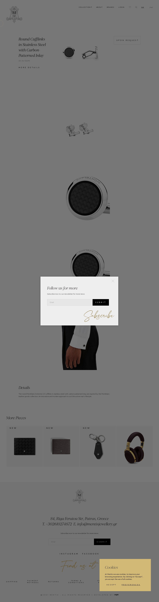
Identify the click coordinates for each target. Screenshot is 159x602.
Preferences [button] (131, 585)
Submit (100, 302)
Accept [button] (112, 585)
